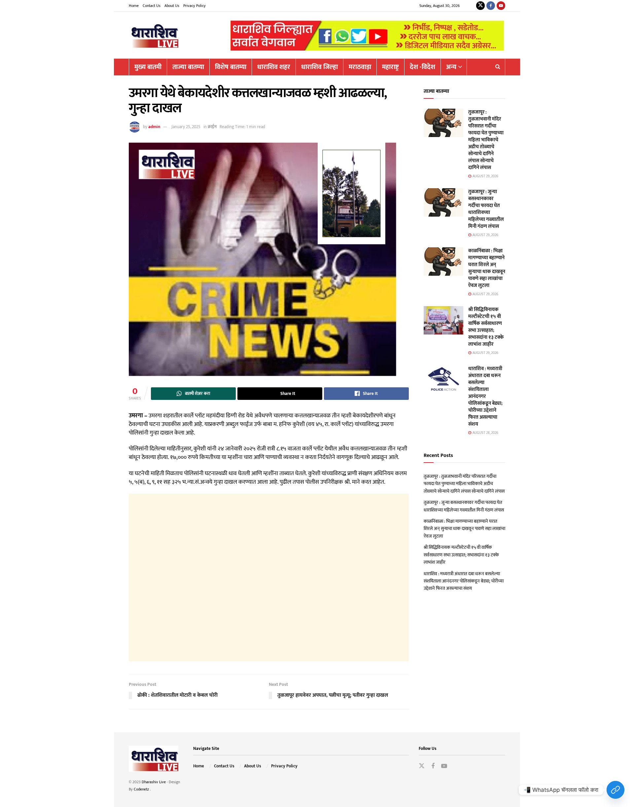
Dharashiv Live (154, 782)
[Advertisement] (269, 577)
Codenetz (142, 789)
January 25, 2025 (185, 126)
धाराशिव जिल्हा (319, 67)
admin (154, 126)
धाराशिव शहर (273, 67)
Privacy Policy (194, 5)
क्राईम (212, 126)
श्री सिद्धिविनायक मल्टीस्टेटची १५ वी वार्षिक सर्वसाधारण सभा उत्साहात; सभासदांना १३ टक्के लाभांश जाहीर (486, 326)
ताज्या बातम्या (188, 67)
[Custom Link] (615, 790)
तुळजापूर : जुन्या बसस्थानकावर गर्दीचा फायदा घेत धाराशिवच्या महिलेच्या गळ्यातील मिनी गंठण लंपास (486, 209)
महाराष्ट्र (390, 67)
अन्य (451, 67)
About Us (171, 5)
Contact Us (151, 5)
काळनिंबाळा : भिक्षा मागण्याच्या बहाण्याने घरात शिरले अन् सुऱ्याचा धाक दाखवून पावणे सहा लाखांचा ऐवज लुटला (486, 268)
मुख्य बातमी (147, 67)
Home (134, 5)
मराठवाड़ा (360, 67)
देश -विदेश (422, 67)
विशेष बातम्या (230, 67)
